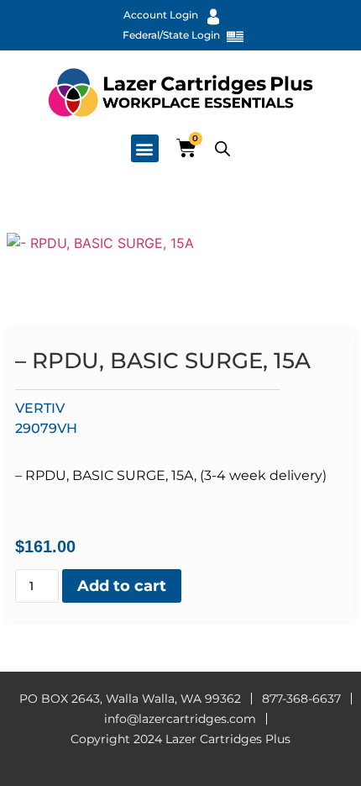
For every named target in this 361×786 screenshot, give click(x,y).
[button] (145, 148)
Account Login (160, 14)
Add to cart (121, 586)
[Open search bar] (222, 148)
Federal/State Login (171, 35)
